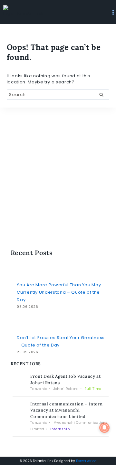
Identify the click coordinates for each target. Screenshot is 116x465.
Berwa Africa (86, 461)
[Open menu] (113, 12)
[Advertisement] (60, 152)
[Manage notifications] (104, 427)
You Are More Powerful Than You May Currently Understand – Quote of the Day (59, 292)
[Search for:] (58, 94)
